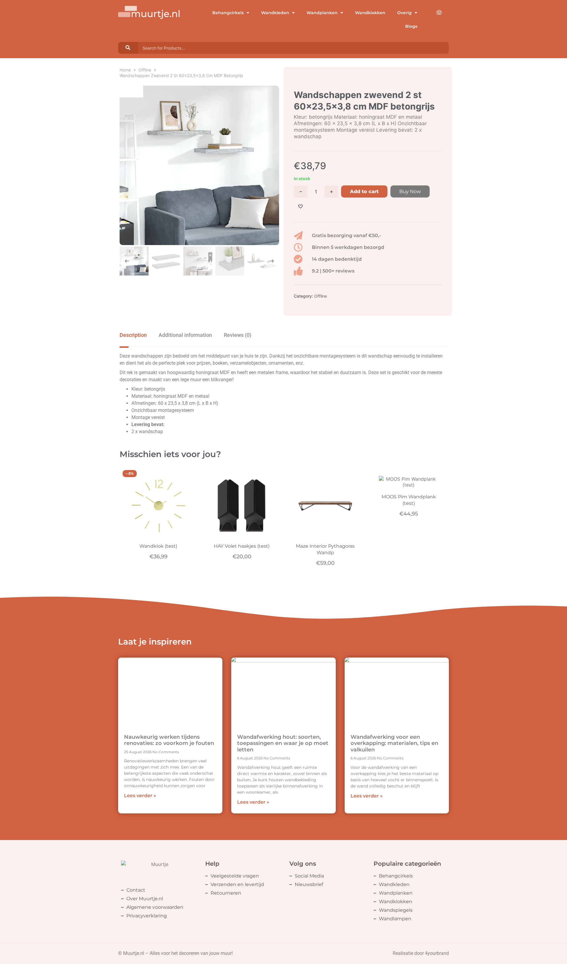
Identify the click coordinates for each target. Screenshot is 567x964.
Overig (404, 12)
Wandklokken (370, 12)
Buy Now (410, 191)
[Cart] (439, 12)
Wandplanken (322, 12)
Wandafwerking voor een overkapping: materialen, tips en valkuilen (394, 743)
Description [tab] (133, 335)
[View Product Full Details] (158, 534)
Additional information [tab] (185, 335)
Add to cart (364, 191)
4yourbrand (437, 953)
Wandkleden (275, 12)
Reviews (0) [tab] (237, 335)
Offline (145, 69)
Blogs (411, 26)
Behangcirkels (228, 12)
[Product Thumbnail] (131, 91)
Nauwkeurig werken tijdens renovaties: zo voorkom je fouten (169, 740)
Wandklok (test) (158, 546)
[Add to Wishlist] (300, 206)
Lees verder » (140, 795)
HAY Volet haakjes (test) (242, 546)
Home (125, 69)
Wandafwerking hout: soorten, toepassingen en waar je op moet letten (282, 743)
